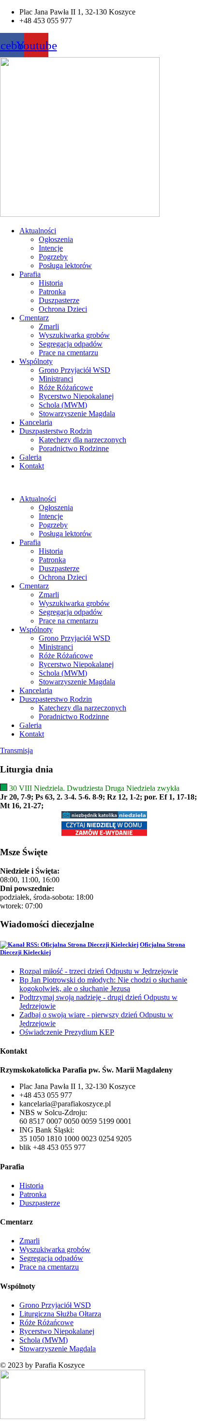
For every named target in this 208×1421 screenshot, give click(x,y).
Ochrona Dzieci (63, 309)
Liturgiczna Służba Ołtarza (60, 1314)
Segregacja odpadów (71, 344)
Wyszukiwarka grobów (74, 335)
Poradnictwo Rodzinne (74, 448)
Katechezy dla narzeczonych (82, 440)
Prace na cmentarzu (68, 352)
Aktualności (37, 231)
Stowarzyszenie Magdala (77, 413)
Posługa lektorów (65, 265)
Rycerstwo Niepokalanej (76, 396)
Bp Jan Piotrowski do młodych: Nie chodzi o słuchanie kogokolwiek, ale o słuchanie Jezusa (103, 984)
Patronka (52, 291)
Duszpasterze (59, 300)
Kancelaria (35, 422)
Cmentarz (34, 318)
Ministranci (56, 379)
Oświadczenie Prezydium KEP (66, 1032)
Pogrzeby (53, 257)
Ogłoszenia (56, 239)
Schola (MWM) (63, 405)
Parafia (30, 274)
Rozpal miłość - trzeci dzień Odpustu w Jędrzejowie (98, 971)
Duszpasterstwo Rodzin (55, 431)
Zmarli (49, 326)
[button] (104, 482)
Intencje (51, 248)
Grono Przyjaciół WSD (74, 370)
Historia (51, 283)
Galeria (30, 457)
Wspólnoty (36, 361)
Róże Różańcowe (66, 387)
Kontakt (31, 466)
